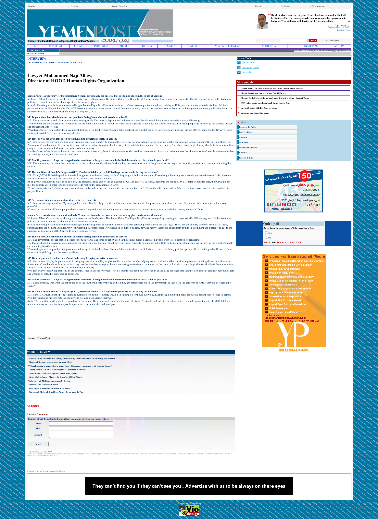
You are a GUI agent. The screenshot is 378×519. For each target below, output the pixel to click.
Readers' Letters (246, 158)
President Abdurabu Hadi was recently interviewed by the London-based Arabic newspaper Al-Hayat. (72, 358)
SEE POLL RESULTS (289, 242)
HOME (34, 45)
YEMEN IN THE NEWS (227, 45)
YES (270, 233)
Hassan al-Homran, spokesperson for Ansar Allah (50, 362)
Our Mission (285, 6)
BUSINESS (169, 45)
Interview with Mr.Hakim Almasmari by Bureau (49, 381)
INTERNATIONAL (308, 45)
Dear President (245, 132)
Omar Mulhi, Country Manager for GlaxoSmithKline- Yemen (55, 377)
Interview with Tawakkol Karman (43, 385)
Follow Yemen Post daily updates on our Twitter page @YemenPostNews (315, 50)
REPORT (125, 45)
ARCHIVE (339, 45)
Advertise (31, 6)
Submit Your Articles (248, 147)
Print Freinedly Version (250, 68)
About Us (258, 6)
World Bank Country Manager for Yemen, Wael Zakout (53, 373)
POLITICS (146, 45)
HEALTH (192, 45)
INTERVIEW (101, 45)
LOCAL (78, 45)
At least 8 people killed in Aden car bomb (259, 108)
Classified (243, 153)
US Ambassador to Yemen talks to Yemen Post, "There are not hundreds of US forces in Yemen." (70, 366)
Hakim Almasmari (342, 25)
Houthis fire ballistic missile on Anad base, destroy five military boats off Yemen (275, 98)
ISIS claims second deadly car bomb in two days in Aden (265, 103)
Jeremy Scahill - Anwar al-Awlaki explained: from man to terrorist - (58, 370)
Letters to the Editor (247, 127)
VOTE (267, 242)
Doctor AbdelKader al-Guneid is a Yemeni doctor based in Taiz (56, 392)
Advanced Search (332, 40)
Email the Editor (343, 30)
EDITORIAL (56, 45)
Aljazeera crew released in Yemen (255, 113)
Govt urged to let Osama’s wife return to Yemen (49, 388)
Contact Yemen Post (119, 6)
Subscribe (75, 6)
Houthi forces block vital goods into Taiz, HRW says (263, 93)
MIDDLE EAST (270, 45)
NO (269, 238)
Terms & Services (318, 6)
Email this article (248, 63)
